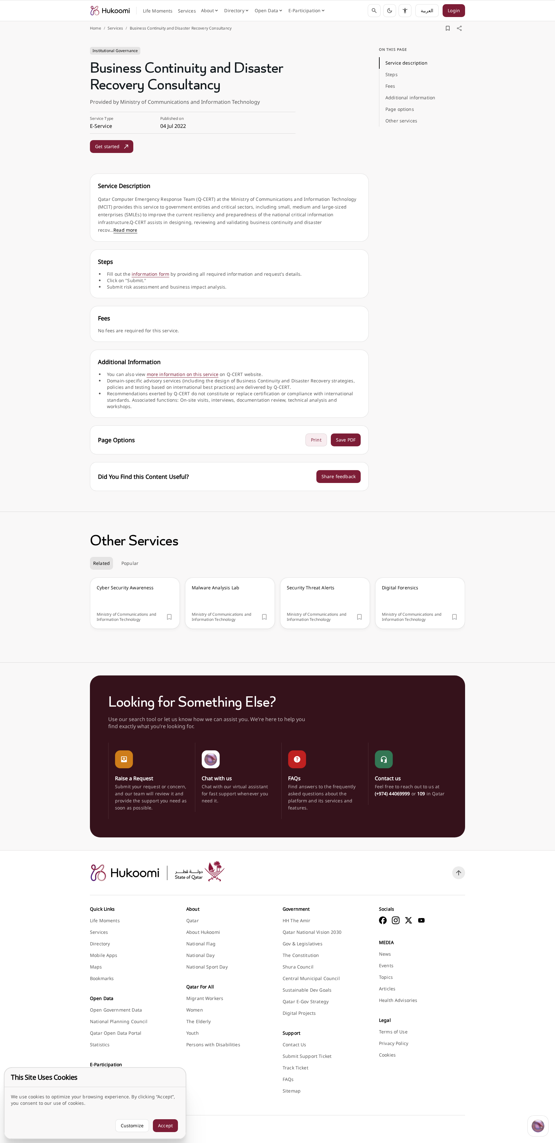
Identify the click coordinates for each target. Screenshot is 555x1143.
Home (95, 28)
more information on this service (182, 374)
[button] (389, 10)
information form (150, 274)
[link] (110, 10)
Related (101, 563)
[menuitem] (158, 10)
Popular (129, 563)
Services (115, 28)
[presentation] (135, 603)
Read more (125, 230)
